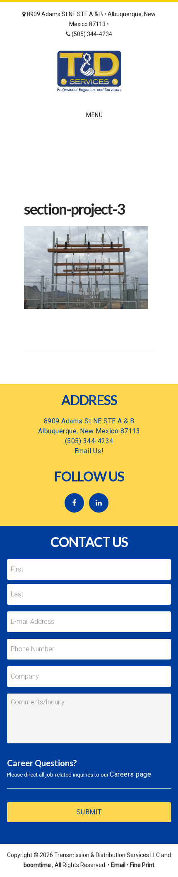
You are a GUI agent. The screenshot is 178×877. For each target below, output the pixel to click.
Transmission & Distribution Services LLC (89, 71)
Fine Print (142, 865)
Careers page (130, 774)
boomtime (37, 865)
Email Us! (89, 451)
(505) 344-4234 (91, 34)
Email (118, 865)
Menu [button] (94, 115)
